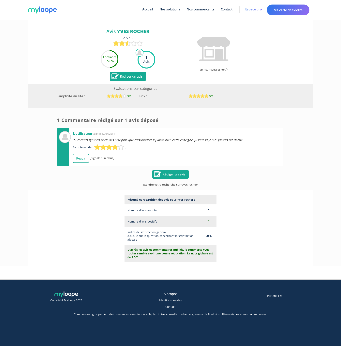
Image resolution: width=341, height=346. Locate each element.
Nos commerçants (200, 9)
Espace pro (253, 9)
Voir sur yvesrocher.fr (214, 69)
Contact (226, 9)
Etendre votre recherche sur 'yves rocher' (170, 184)
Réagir (81, 158)
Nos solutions (169, 9)
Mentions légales (170, 300)
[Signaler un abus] (102, 158)
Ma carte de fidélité (288, 10)
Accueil (147, 9)
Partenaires (274, 296)
